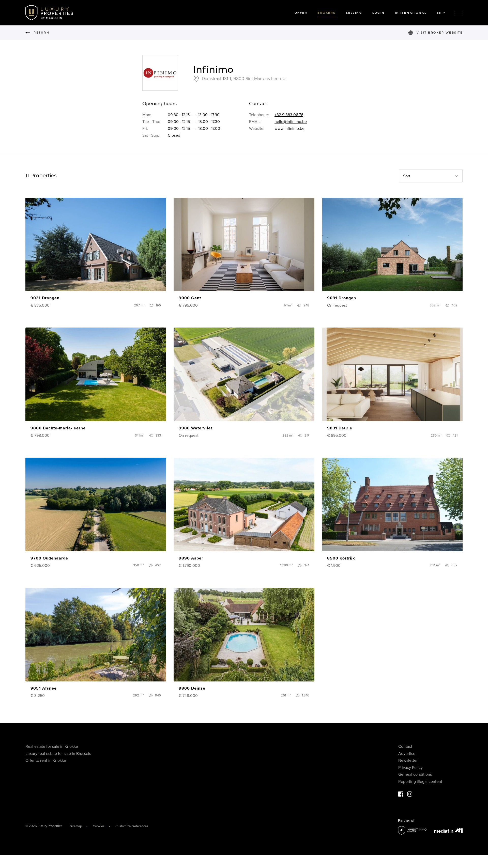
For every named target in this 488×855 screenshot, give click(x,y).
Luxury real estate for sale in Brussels (58, 753)
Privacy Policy (410, 767)
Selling (354, 12)
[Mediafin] (448, 830)
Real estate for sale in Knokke (51, 746)
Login (378, 12)
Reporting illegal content (420, 781)
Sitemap (76, 826)
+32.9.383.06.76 (288, 114)
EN (439, 12)
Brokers (326, 12)
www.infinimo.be (289, 128)
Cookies (98, 826)
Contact (405, 746)
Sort (406, 176)
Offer (301, 12)
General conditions (415, 774)
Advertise (406, 753)
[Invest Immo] (412, 830)
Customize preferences (131, 826)
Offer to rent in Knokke (45, 760)
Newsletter (408, 760)
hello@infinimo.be (290, 121)
